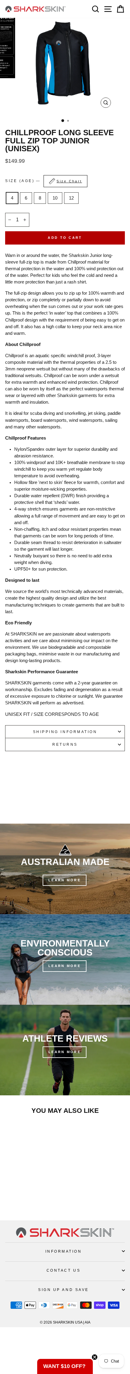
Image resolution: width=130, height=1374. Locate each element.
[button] (65, 1366)
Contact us (63, 1270)
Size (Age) (43, 181)
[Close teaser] (95, 1357)
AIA (87, 1322)
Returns (65, 744)
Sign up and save (63, 1290)
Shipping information (65, 732)
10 (55, 198)
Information (63, 1251)
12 (71, 198)
